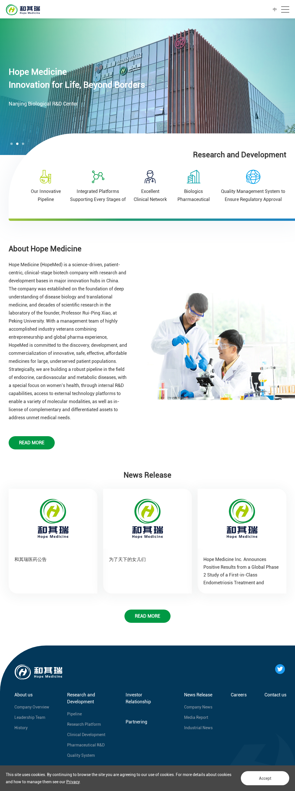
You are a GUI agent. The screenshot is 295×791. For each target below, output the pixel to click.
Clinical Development (86, 734)
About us (23, 695)
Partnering (136, 722)
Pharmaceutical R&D (86, 745)
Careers (239, 695)
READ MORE (31, 442)
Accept (265, 778)
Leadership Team (29, 717)
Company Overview (31, 707)
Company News (198, 707)
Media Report (196, 717)
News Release (198, 695)
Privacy (73, 781)
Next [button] (292, 86)
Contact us (275, 695)
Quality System (81, 755)
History (21, 727)
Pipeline (74, 714)
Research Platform (84, 724)
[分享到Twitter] (280, 669)
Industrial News (198, 727)
